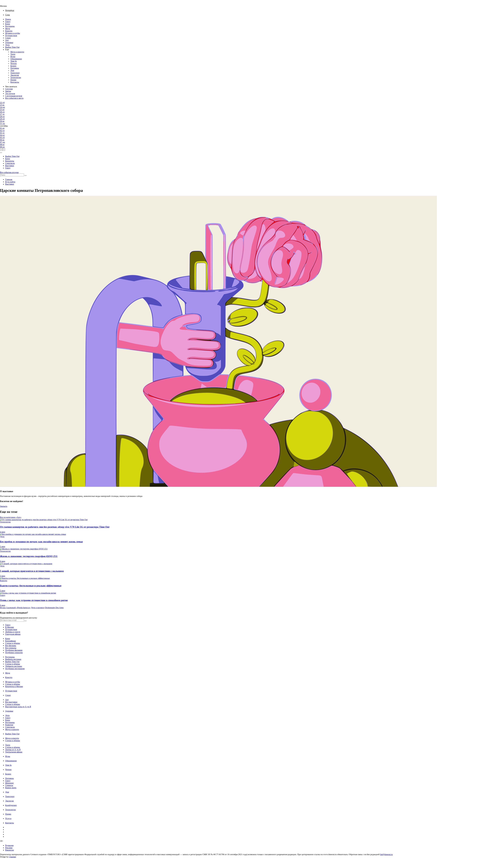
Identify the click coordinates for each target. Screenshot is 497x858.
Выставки (9, 166)
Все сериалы (10, 648)
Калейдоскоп (11, 805)
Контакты (14, 82)
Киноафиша (10, 641)
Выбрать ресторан (13, 659)
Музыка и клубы (12, 33)
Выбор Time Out (12, 47)
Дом (12, 70)
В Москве (9, 627)
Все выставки (11, 702)
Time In (13, 61)
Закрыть (3, 506)
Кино (7, 24)
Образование (16, 59)
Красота (8, 31)
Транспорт (15, 73)
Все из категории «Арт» (10, 517)
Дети (7, 45)
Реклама (8, 848)
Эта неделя (10, 93)
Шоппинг (9, 783)
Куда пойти (10, 182)
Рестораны (10, 26)
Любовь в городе (12, 632)
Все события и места (14, 98)
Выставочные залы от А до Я (18, 707)
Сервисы (9, 785)
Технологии (15, 77)
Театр (12, 54)
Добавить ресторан (13, 666)
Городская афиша (12, 634)
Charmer (12, 857)
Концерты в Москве (14, 686)
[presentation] (1, 149)
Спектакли (10, 163)
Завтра (8, 91)
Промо (13, 80)
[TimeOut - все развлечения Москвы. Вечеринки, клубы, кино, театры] (5, 4)
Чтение (13, 63)
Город (7, 21)
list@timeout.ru (386, 854)
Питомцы (14, 68)
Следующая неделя (13, 96)
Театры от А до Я (13, 750)
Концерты (9, 161)
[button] (1, 152)
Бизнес (13, 66)
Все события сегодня (9, 172)
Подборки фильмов (13, 650)
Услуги (8, 818)
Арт (7, 40)
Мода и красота (17, 52)
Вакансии (9, 850)
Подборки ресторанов (15, 668)
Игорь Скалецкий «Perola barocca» (15, 608)
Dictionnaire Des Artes (54, 608)
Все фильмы (10, 645)
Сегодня (9, 89)
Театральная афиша (13, 752)
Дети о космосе (37, 608)
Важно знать (10, 788)
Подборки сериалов (14, 652)
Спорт (8, 38)
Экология (14, 75)
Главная (8, 179)
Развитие (9, 725)
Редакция (9, 845)
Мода (7, 28)
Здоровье (9, 42)
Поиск (8, 19)
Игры (12, 56)
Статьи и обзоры (12, 643)
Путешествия (11, 35)
